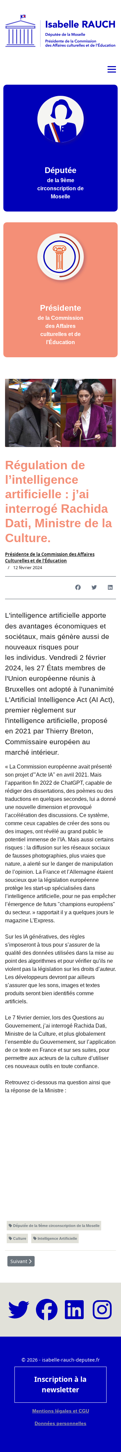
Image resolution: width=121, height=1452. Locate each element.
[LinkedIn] (110, 587)
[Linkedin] (74, 1315)
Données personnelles (60, 1423)
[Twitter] (94, 587)
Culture (19, 1238)
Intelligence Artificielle (57, 1238)
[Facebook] (78, 587)
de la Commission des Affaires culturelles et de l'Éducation (60, 324)
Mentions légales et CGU (60, 1411)
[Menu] (112, 69)
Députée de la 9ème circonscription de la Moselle (55, 1226)
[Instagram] (102, 1315)
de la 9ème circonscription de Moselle (60, 182)
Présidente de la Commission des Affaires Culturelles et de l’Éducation (49, 557)
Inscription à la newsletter (60, 1384)
